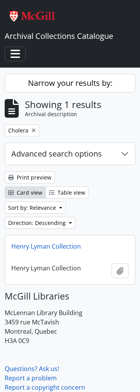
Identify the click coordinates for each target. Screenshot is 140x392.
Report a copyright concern (45, 387)
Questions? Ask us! (32, 368)
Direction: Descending (37, 222)
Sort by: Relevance (33, 207)
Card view (28, 192)
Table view (70, 192)
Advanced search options (56, 153)
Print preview (33, 177)
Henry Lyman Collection (46, 246)
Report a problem (31, 378)
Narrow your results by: (70, 83)
